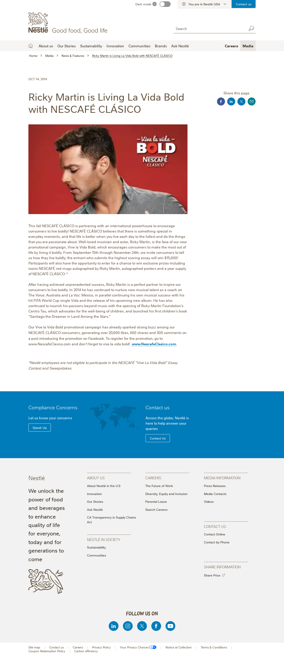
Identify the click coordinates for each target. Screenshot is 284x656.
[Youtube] (170, 626)
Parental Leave (156, 501)
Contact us (243, 4)
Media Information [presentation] (222, 477)
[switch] (165, 4)
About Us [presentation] (96, 477)
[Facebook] (156, 626)
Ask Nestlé (180, 45)
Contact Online (214, 534)
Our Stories (66, 45)
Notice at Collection (179, 647)
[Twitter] (142, 626)
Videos (209, 501)
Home (30, 46)
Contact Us (158, 438)
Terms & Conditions (214, 647)
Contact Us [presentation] (215, 526)
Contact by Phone (216, 542)
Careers (231, 45)
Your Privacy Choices (134, 647)
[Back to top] (275, 648)
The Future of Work (159, 486)
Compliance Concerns (52, 407)
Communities (139, 45)
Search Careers (156, 509)
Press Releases (215, 486)
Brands (161, 45)
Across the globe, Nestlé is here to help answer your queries (167, 423)
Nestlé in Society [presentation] (103, 539)
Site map (34, 647)
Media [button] (248, 45)
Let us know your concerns (50, 417)
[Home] (68, 22)
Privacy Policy (101, 647)
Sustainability (91, 45)
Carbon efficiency (86, 651)
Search (251, 28)
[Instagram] (128, 626)
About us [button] (46, 45)
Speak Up (40, 427)
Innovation (115, 45)
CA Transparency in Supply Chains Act (111, 519)
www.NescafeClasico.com (154, 343)
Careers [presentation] (153, 477)
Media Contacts (215, 494)
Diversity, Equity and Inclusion (166, 494)
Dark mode (143, 4)
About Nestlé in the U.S (103, 486)
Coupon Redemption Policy (46, 651)
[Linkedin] (113, 626)
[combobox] (209, 28)
